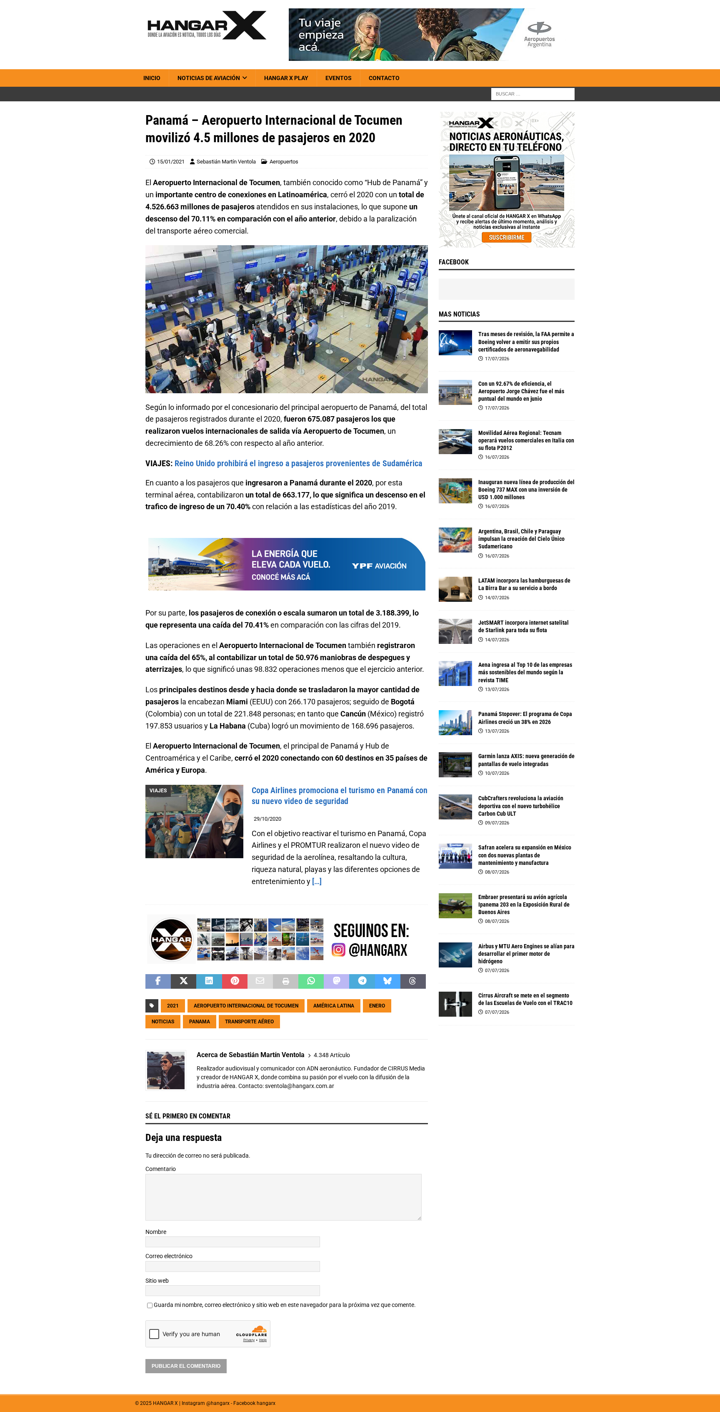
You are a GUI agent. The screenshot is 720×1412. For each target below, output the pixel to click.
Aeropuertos (284, 161)
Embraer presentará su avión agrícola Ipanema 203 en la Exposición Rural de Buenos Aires (524, 904)
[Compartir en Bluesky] (387, 981)
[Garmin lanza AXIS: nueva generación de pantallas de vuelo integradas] (455, 764)
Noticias (163, 1022)
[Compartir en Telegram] (362, 981)
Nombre (155, 1232)
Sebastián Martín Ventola (226, 161)
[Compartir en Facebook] (158, 981)
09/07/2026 (497, 823)
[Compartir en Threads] (413, 981)
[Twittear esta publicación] (183, 981)
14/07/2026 (497, 597)
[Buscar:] (533, 93)
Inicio (151, 78)
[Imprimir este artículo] (285, 981)
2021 (173, 1006)
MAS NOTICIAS (459, 314)
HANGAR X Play (286, 78)
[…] (317, 881)
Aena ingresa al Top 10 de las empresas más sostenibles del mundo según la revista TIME (525, 672)
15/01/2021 (171, 161)
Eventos (338, 78)
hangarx (266, 1404)
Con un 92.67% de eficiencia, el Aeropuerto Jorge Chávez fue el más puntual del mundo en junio (521, 391)
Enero (377, 1006)
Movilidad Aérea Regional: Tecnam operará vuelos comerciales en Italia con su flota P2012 (526, 440)
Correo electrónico (168, 1256)
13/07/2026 (497, 689)
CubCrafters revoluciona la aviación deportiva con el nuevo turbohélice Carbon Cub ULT (520, 806)
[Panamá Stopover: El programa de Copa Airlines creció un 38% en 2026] (455, 722)
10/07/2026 (497, 773)
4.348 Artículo (332, 1055)
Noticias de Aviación (209, 78)
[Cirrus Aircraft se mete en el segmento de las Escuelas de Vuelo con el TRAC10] (455, 1004)
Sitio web (157, 1280)
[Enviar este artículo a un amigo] (260, 981)
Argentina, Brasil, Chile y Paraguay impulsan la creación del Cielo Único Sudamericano (521, 539)
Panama (199, 1022)
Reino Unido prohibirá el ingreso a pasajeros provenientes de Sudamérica (298, 463)
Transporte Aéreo (249, 1022)
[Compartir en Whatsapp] (311, 981)
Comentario (160, 1169)
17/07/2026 (497, 359)
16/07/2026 (497, 457)
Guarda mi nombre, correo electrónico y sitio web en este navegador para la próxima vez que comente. (285, 1305)
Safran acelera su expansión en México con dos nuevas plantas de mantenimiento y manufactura (524, 855)
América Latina (333, 1006)
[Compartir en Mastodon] (336, 981)
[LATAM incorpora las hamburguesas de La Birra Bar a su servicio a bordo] (455, 589)
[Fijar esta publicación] (235, 981)
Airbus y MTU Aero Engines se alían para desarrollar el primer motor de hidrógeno (526, 954)
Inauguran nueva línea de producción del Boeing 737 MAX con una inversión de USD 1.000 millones (526, 489)
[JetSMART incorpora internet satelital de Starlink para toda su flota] (455, 631)
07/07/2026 (497, 970)
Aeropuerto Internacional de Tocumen (246, 1006)
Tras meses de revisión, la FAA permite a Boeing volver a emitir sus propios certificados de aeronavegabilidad (526, 341)
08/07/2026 (497, 872)
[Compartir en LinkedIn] (209, 981)
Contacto (384, 78)
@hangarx (218, 1404)
